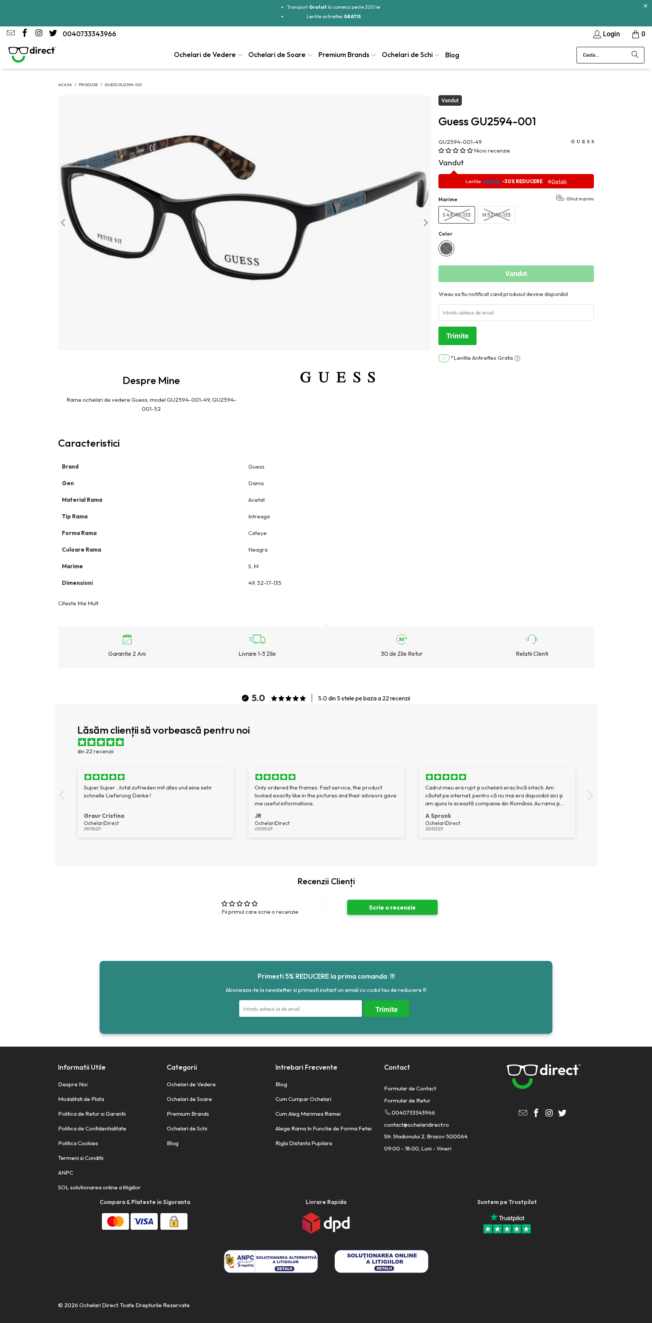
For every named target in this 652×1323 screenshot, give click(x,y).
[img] (330, 742)
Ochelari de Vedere (191, 1084)
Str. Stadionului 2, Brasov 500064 (425, 1136)
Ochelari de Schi (187, 1128)
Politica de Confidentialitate (92, 1128)
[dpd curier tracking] (326, 1231)
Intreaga (259, 516)
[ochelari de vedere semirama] (270, 516)
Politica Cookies (78, 1143)
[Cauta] (635, 55)
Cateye (258, 533)
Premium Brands (188, 1113)
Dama (256, 483)
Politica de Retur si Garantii (92, 1113)
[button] (208, 55)
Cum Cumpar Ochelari (303, 1098)
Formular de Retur (407, 1100)
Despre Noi (73, 1084)
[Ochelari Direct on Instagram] (38, 34)
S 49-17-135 (457, 215)
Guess (257, 466)
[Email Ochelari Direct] (10, 34)
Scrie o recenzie (392, 907)
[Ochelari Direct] (32, 55)
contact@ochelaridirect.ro (416, 1124)
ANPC (65, 1172)
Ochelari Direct (98, 1305)
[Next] (425, 222)
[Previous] (64, 222)
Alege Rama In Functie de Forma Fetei (323, 1128)
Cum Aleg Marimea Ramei (308, 1113)
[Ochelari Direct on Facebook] (24, 34)
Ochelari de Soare (189, 1098)
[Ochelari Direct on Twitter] (52, 34)
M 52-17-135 (496, 215)
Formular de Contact (410, 1088)
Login (611, 34)
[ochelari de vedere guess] (337, 377)
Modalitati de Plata (81, 1098)
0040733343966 (89, 33)
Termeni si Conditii (80, 1157)
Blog (172, 1143)
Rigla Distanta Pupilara (303, 1143)
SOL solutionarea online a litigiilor (99, 1187)
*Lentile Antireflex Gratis (482, 357)
